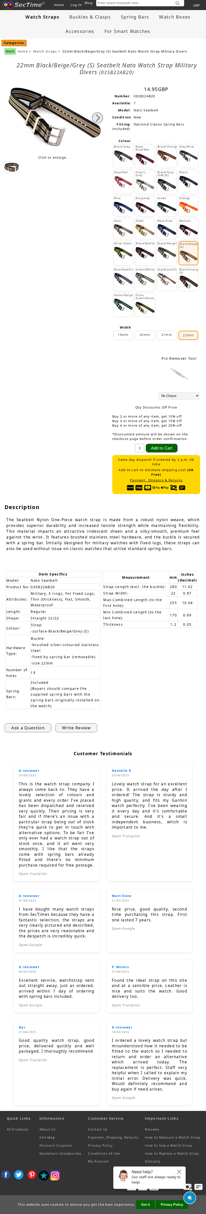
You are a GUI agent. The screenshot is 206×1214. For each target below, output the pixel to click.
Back (10, 51)
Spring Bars (135, 17)
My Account (98, 1161)
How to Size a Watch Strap (168, 1145)
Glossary (152, 1161)
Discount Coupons (55, 1145)
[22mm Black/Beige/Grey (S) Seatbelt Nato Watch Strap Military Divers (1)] (11, 167)
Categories (14, 43)
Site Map (47, 1137)
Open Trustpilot (33, 873)
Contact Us (98, 1129)
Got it (145, 1204)
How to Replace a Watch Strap (172, 1153)
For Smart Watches (127, 31)
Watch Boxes (174, 17)
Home (59, 5)
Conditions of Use (104, 1153)
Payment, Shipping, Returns (113, 1137)
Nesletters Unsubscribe (60, 1153)
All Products (18, 1129)
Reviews (152, 1129)
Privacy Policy (100, 1145)
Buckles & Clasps (90, 17)
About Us (47, 1129)
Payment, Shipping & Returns (156, 480)
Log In (76, 5)
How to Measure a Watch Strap (172, 1137)
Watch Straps (45, 51)
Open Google (30, 944)
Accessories (80, 31)
